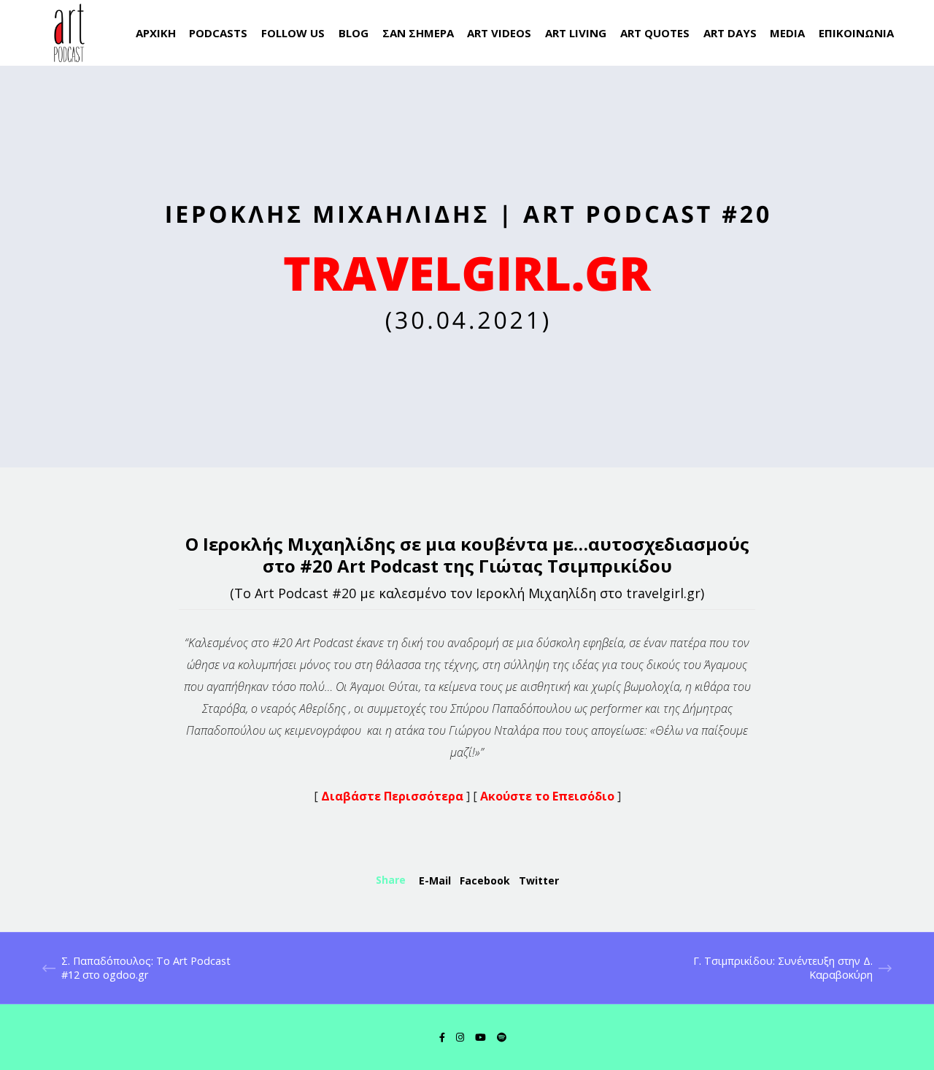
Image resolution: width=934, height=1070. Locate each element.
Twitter (539, 880)
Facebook (485, 880)
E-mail (435, 880)
